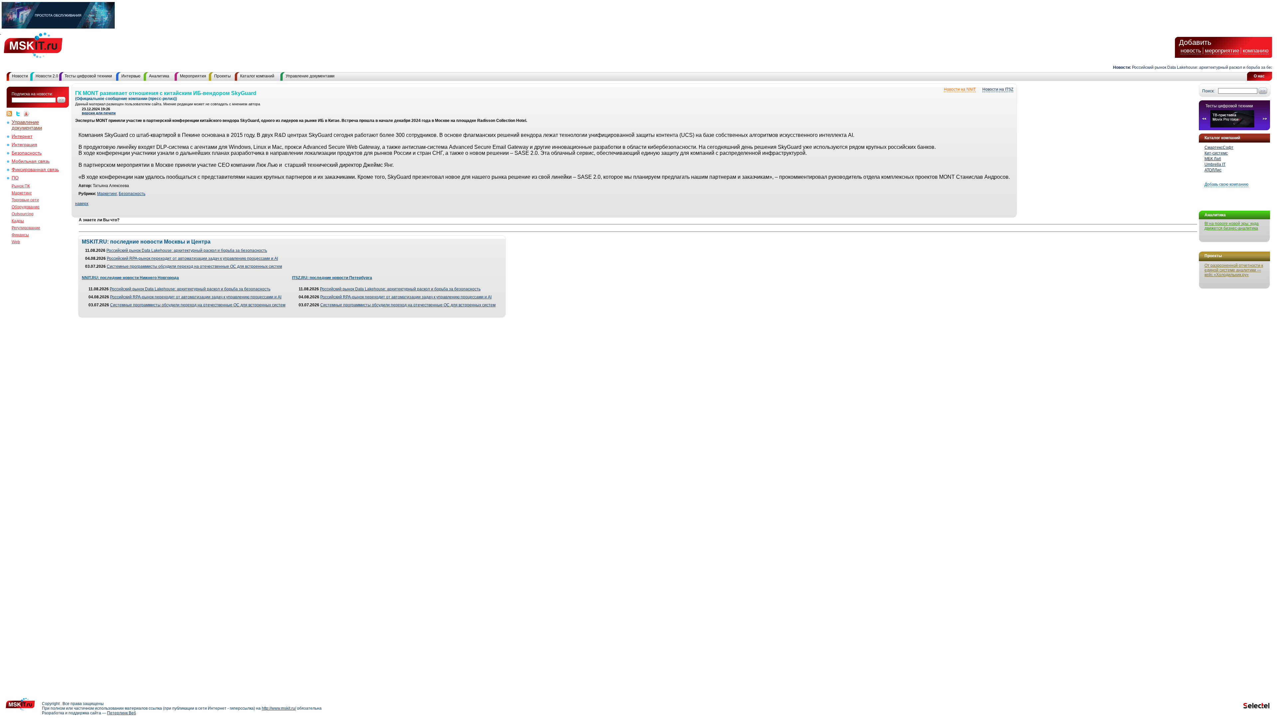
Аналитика (159, 76)
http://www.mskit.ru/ (279, 708)
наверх (81, 203)
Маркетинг (22, 193)
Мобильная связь (31, 161)
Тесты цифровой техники (88, 76)
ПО (15, 177)
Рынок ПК (21, 186)
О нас (1259, 76)
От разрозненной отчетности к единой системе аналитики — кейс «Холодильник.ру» (1234, 270)
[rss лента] (11, 113)
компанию (1256, 51)
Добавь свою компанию (1226, 184)
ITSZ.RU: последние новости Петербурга (332, 277)
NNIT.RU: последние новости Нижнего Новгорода (130, 277)
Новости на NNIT (960, 89)
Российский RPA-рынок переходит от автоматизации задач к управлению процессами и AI (192, 258)
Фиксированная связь (35, 169)
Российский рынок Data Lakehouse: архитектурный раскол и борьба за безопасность (1194, 67)
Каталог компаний (257, 76)
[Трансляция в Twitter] (19, 113)
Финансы (20, 235)
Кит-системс (1216, 153)
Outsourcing (23, 214)
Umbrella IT (1215, 164)
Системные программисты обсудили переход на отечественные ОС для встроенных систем (194, 266)
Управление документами (310, 76)
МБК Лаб (1213, 158)
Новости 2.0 (47, 76)
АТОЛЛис (1213, 170)
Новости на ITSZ (997, 89)
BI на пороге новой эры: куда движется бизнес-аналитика (1232, 226)
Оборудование (26, 207)
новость (1191, 51)
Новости (20, 76)
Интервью (130, 76)
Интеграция (24, 144)
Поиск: (1208, 91)
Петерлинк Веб (121, 713)
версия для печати (99, 113)
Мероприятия (193, 76)
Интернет (22, 136)
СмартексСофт (1219, 147)
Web (16, 242)
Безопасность (27, 153)
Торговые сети (25, 200)
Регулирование (26, 228)
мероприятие (1222, 51)
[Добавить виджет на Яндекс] (26, 113)
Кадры (18, 221)
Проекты (222, 76)
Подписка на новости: (32, 94)
